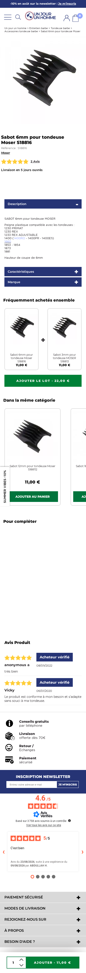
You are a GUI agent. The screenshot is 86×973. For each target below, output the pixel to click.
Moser (5, 152)
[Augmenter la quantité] (21, 959)
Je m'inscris (67, 784)
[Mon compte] (67, 18)
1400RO (19, 238)
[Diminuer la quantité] (21, 965)
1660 (7, 241)
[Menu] (7, 17)
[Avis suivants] (82, 852)
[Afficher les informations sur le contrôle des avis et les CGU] (69, 820)
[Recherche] (18, 17)
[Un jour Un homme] (41, 16)
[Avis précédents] (3, 852)
